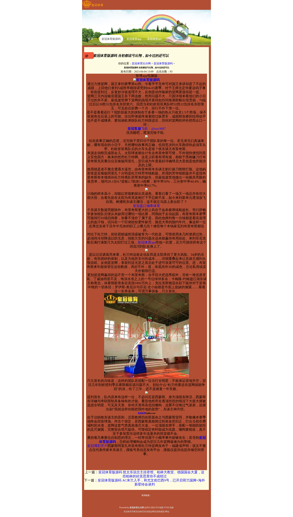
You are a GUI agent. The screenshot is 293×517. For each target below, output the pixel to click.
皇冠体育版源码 (163, 63)
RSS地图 (159, 507)
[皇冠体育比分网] (92, 8)
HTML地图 (169, 507)
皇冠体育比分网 (141, 63)
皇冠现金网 (149, 511)
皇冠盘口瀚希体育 (146, 206)
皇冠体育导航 (130, 511)
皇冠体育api (146, 242)
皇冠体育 (140, 511)
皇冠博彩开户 (97, 446)
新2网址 (165, 511)
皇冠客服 (158, 511)
